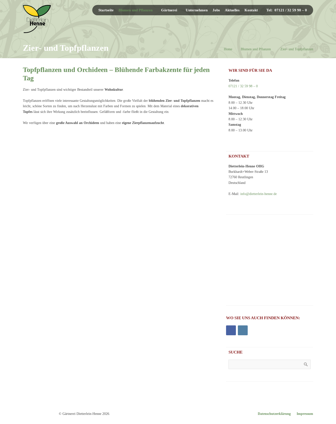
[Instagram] (243, 330)
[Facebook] (231, 330)
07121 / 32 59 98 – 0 (243, 86)
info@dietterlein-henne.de (258, 194)
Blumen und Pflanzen (256, 49)
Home (228, 49)
